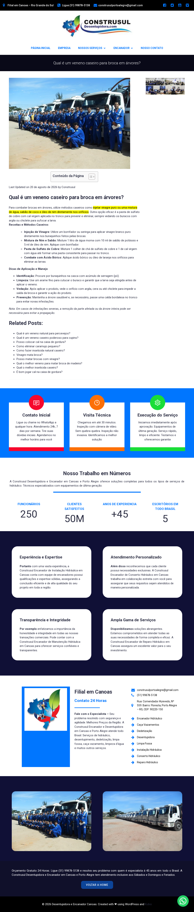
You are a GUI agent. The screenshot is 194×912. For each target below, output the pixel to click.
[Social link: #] (164, 5)
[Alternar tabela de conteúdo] (90, 176)
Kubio (148, 904)
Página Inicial (40, 48)
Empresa (64, 48)
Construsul (68, 187)
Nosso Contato (152, 48)
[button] (74, 197)
